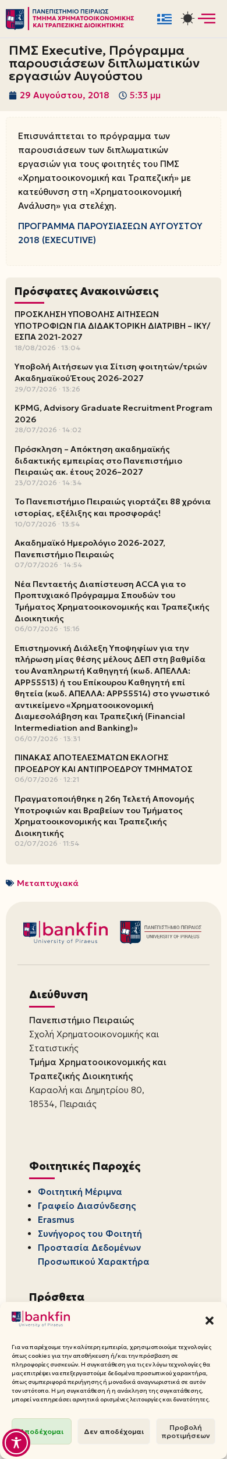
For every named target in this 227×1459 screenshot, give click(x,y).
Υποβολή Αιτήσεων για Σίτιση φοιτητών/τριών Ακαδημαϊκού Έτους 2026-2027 (111, 372)
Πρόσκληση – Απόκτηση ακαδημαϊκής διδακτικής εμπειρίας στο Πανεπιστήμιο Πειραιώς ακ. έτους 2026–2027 (98, 460)
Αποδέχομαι (41, 1431)
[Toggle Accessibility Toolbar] (16, 1443)
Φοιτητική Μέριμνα (80, 1191)
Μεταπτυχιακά (48, 883)
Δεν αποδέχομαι (114, 1431)
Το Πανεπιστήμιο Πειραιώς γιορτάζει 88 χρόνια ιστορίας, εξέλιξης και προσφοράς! (113, 507)
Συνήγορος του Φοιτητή (90, 1233)
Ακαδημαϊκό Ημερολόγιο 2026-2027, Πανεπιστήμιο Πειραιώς (90, 549)
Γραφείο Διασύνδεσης (87, 1205)
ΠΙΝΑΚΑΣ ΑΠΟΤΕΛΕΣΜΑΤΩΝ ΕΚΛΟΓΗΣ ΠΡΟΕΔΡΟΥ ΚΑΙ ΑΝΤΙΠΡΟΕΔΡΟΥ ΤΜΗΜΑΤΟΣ (104, 763)
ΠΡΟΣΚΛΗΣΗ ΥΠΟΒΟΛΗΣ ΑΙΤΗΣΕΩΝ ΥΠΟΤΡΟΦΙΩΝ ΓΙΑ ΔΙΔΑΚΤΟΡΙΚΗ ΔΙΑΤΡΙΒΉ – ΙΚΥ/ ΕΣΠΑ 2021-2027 (112, 325)
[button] (209, 1320)
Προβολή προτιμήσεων (185, 1431)
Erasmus (56, 1219)
